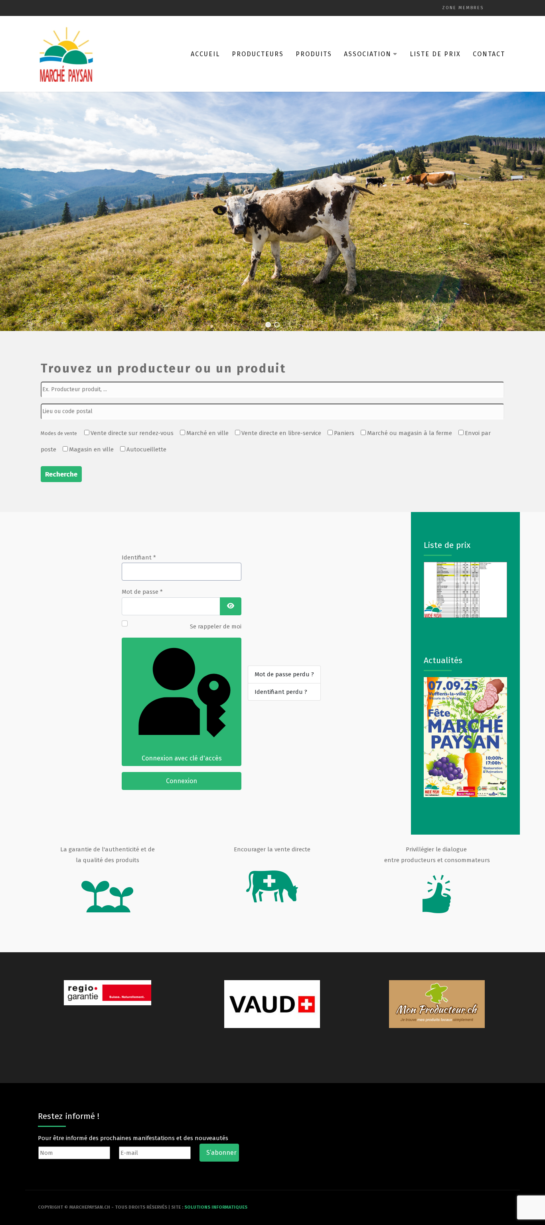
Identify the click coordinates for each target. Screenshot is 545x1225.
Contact (489, 54)
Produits (314, 54)
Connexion (181, 781)
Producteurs (258, 54)
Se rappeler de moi (215, 626)
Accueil (205, 54)
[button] (268, 324)
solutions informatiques (215, 1207)
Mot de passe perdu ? (284, 674)
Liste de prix (435, 54)
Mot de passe (142, 591)
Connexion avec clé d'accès (182, 758)
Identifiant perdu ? (281, 691)
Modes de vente (59, 433)
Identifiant (139, 557)
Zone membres (463, 7)
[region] (272, 211)
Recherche (61, 474)
